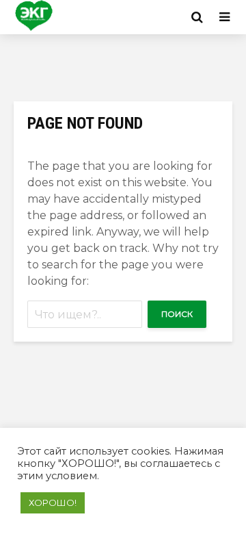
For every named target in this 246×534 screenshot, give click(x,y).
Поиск (177, 314)
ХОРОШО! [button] (53, 502)
